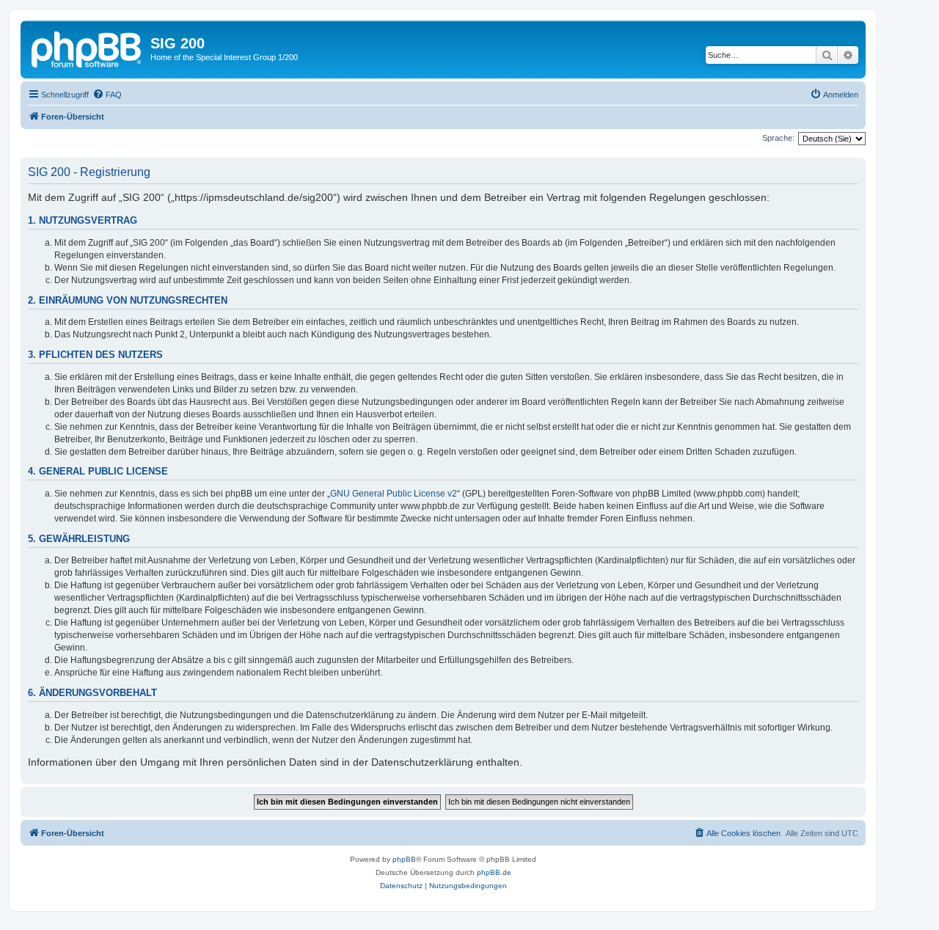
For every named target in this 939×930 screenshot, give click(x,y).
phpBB (404, 859)
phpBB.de (494, 872)
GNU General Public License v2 (393, 493)
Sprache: (778, 137)
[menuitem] (107, 94)
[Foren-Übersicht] (87, 47)
